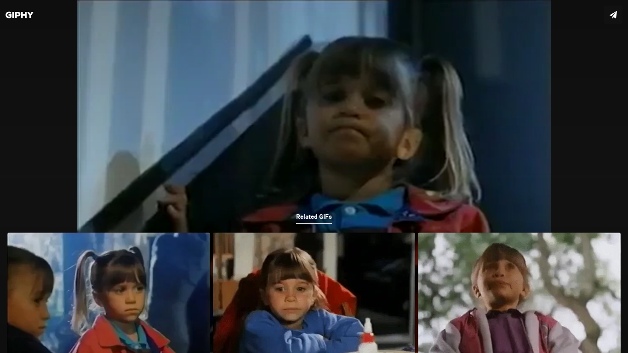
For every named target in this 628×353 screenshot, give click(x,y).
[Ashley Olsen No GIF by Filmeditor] (314, 176)
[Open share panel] (613, 15)
